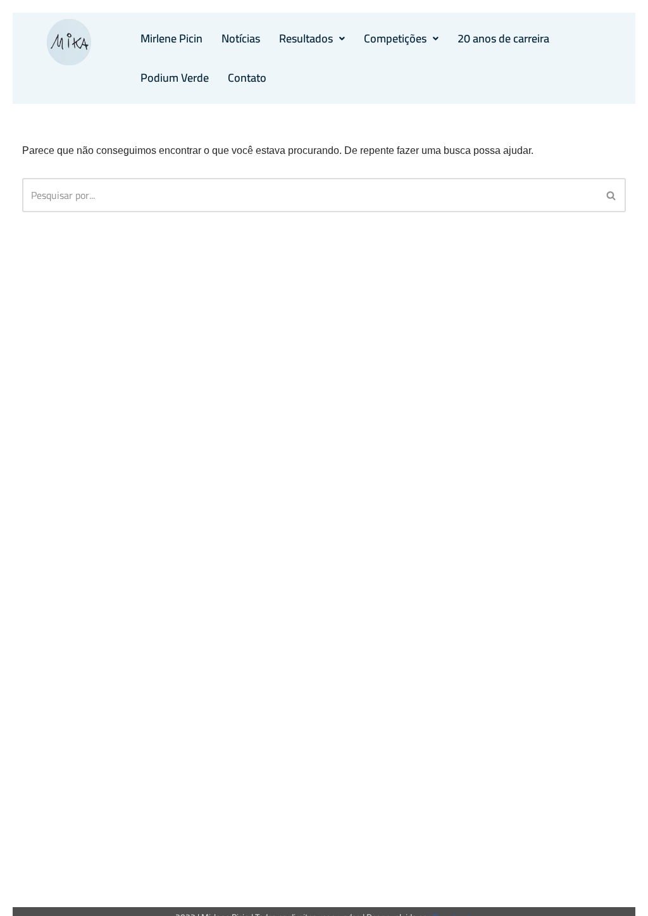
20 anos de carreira (503, 38)
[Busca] (611, 195)
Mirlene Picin (171, 38)
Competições (395, 38)
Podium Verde (174, 77)
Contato (247, 77)
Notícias (240, 38)
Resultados (306, 38)
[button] (312, 38)
